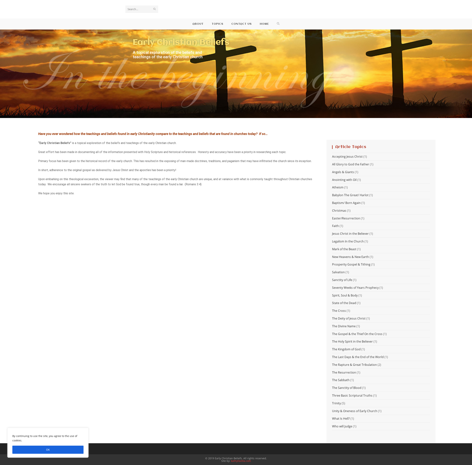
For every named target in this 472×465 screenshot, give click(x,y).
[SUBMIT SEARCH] (154, 9)
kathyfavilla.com (241, 461)
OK (48, 449)
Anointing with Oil (344, 180)
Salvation (338, 272)
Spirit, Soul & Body (345, 295)
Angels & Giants (343, 172)
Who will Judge (342, 426)
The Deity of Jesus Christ (349, 318)
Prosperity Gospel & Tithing (351, 264)
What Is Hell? (341, 419)
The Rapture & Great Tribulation (354, 365)
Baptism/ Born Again (346, 203)
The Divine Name (344, 326)
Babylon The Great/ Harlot (350, 195)
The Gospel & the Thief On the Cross (357, 334)
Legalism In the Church (348, 241)
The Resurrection (344, 372)
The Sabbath (341, 380)
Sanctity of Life (342, 280)
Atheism (337, 187)
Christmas (339, 211)
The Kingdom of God (346, 349)
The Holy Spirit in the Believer (352, 341)
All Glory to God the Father (350, 164)
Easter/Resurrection (346, 218)
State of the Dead (344, 303)
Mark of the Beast (344, 249)
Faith (335, 226)
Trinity (336, 403)
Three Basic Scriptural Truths (352, 395)
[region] (47, 443)
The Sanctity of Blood (346, 388)
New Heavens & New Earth (350, 257)
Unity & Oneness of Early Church (354, 411)
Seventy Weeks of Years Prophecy (355, 288)
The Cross (339, 311)
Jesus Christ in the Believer (350, 234)
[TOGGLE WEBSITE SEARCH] (278, 24)
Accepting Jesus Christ (347, 157)
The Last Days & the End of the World (358, 357)
